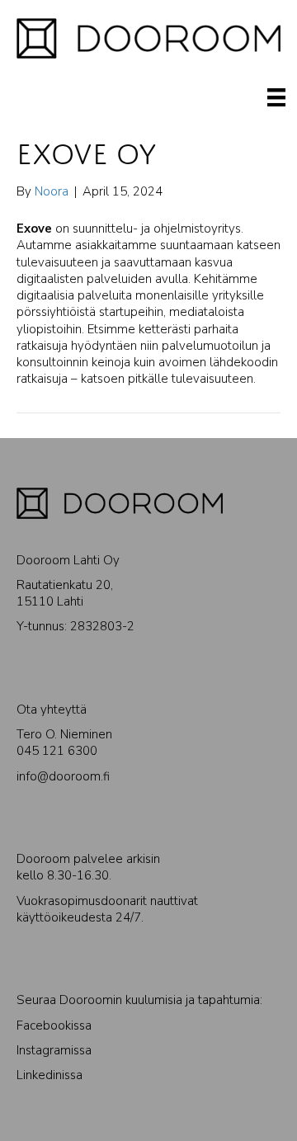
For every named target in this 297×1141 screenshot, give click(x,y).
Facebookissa (54, 1025)
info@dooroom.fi (63, 776)
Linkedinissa (49, 1075)
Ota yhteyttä (51, 709)
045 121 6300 (56, 751)
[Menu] (276, 97)
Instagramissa (54, 1050)
